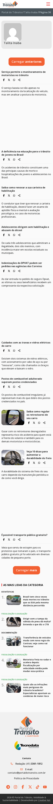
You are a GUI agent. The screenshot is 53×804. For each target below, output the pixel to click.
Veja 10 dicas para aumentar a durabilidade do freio (39, 455)
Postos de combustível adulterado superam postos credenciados (21, 380)
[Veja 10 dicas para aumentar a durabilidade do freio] (12, 457)
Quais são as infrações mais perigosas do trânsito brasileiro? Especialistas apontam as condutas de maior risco (36, 690)
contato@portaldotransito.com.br (26, 772)
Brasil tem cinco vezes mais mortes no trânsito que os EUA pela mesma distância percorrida (36, 601)
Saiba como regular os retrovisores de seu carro (37, 415)
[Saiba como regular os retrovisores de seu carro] (12, 417)
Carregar (27, 62)
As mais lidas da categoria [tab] (23, 585)
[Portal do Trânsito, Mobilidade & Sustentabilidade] (26, 727)
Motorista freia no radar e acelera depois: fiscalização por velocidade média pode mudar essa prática (37, 665)
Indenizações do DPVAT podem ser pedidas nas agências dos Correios (21, 264)
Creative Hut (44, 800)
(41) (34, 763)
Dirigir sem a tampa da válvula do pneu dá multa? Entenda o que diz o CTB (37, 621)
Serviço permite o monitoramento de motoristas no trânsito (23, 73)
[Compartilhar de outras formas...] (19, 80)
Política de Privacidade (26, 778)
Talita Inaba (30, 12)
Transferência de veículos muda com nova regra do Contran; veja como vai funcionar (37, 642)
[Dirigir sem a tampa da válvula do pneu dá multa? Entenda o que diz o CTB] (13, 622)
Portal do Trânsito (11, 12)
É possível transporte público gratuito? (24, 535)
